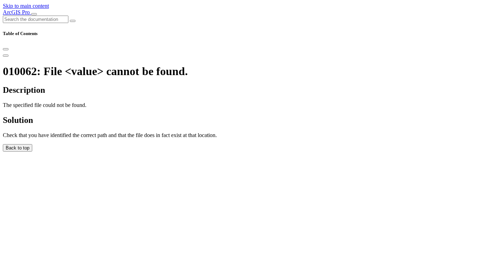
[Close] (6, 49)
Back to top (17, 148)
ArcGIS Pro (17, 12)
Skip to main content (26, 6)
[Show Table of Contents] (6, 56)
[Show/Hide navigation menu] (34, 14)
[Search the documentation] (72, 21)
